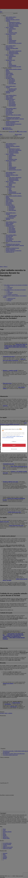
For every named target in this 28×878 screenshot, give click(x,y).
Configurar (14, 441)
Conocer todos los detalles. (11, 436)
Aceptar (14, 445)
